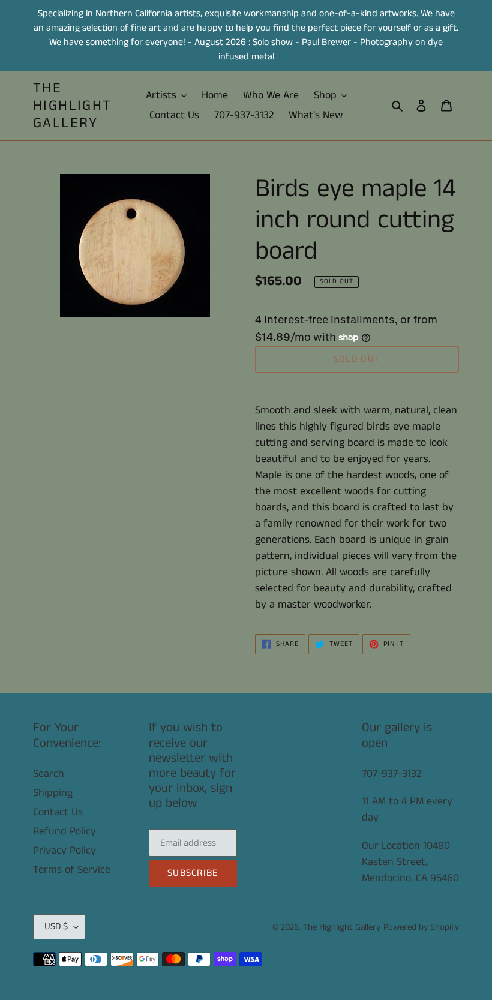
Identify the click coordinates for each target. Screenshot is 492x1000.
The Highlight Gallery (72, 105)
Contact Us (58, 812)
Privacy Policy (64, 850)
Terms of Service (71, 870)
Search (48, 774)
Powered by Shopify (421, 927)
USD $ (56, 926)
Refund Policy (64, 831)
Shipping (53, 793)
